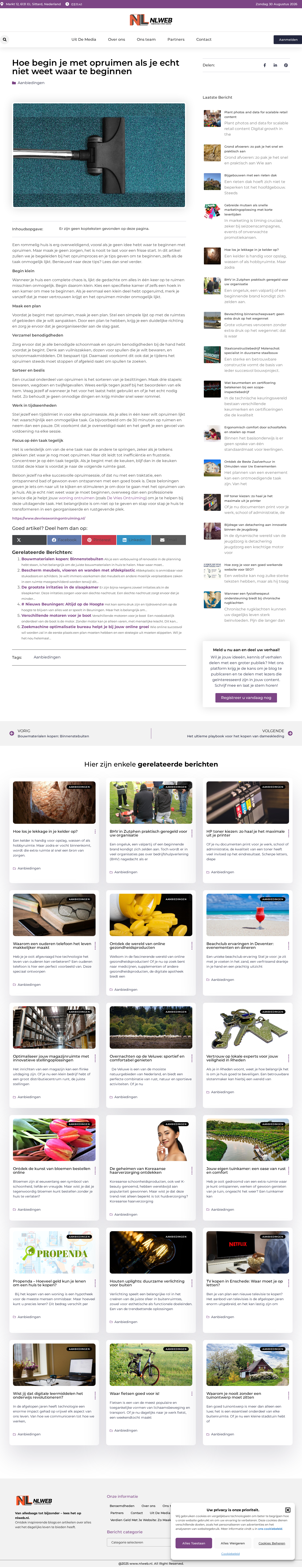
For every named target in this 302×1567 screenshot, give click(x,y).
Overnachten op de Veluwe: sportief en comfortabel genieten (147, 1058)
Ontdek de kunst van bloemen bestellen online (51, 1170)
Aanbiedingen (31, 83)
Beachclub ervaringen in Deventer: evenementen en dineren (240, 946)
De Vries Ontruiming (126, 498)
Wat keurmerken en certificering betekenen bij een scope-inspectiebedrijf (250, 387)
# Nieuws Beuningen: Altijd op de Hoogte (62, 604)
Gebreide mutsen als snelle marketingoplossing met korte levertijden (248, 209)
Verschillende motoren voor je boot (56, 615)
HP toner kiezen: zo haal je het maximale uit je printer (245, 833)
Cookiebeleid (230, 1553)
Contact (204, 39)
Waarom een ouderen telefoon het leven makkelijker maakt (52, 946)
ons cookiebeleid (270, 1528)
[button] (287, 1510)
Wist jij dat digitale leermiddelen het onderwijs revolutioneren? (48, 1395)
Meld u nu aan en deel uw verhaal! (246, 650)
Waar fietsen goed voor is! (134, 1393)
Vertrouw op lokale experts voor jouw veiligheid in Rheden (242, 1058)
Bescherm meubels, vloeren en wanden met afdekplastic (78, 570)
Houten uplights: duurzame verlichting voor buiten (147, 1283)
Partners (176, 39)
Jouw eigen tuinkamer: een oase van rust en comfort (246, 1170)
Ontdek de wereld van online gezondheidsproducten (137, 946)
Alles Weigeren (233, 1543)
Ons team (146, 39)
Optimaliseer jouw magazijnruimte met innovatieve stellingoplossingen (51, 1058)
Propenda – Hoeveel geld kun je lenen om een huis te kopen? (49, 1283)
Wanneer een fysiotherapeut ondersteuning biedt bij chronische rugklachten (252, 598)
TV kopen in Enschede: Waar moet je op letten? (244, 1283)
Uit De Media (83, 39)
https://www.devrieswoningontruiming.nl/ (48, 518)
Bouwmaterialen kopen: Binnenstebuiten (62, 559)
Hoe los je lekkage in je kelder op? (251, 250)
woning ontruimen (77, 498)
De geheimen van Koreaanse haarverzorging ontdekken (138, 1170)
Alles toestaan (193, 1543)
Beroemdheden (122, 1506)
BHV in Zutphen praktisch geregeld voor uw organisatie (148, 833)
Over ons (116, 39)
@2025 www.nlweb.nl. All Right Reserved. (151, 1563)
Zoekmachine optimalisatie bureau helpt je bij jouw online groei (85, 627)
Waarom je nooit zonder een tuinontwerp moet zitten (233, 1395)
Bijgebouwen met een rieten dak (250, 175)
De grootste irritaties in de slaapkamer (60, 587)
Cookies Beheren (272, 1543)
